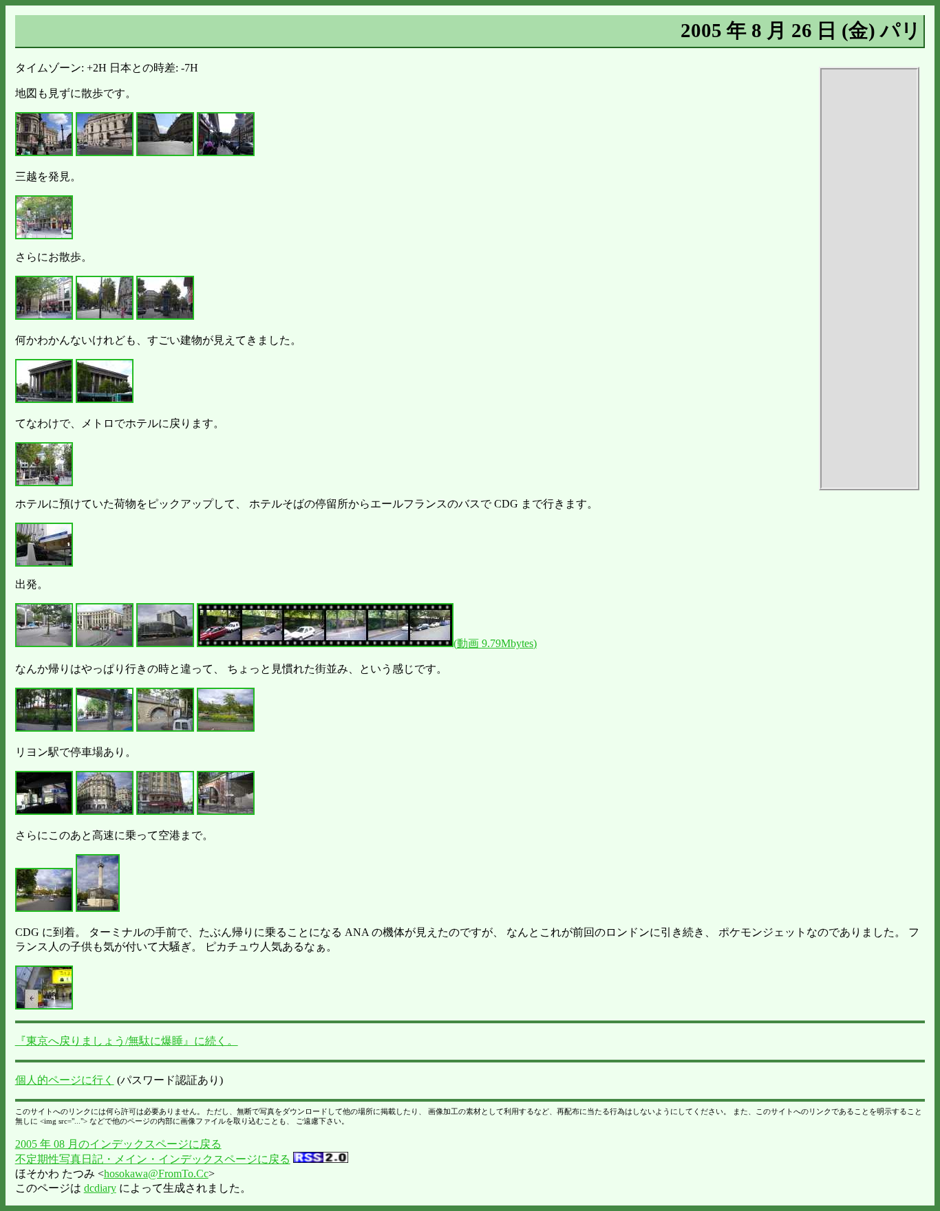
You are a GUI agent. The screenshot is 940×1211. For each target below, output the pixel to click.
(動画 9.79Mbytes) (495, 643)
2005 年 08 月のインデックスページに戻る (118, 1144)
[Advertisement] (869, 278)
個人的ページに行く (64, 1080)
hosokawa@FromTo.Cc (156, 1173)
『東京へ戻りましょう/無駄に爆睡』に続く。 (126, 1041)
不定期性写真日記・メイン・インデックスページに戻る (152, 1159)
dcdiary (100, 1188)
